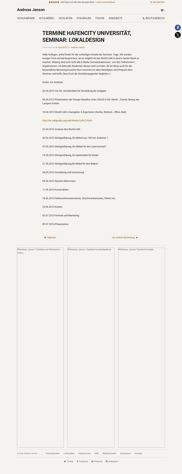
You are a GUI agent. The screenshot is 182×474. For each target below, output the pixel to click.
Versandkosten (53, 453)
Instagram (113, 461)
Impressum (125, 453)
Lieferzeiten (69, 453)
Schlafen (65, 18)
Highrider (51, 237)
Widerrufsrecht (109, 453)
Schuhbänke (26, 18)
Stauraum (83, 18)
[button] (178, 28)
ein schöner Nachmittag (123, 237)
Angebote (115, 18)
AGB (96, 453)
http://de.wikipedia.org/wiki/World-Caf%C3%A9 (67, 120)
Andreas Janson (31, 9)
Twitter (70, 461)
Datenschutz (84, 453)
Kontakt (138, 453)
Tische (99, 18)
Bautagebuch (155, 18)
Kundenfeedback (105, 2)
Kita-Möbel (46, 18)
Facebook (83, 461)
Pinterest (98, 461)
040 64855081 (159, 2)
